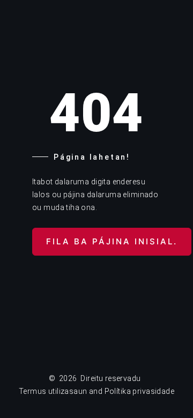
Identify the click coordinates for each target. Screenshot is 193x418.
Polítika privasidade (139, 391)
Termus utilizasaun (53, 391)
